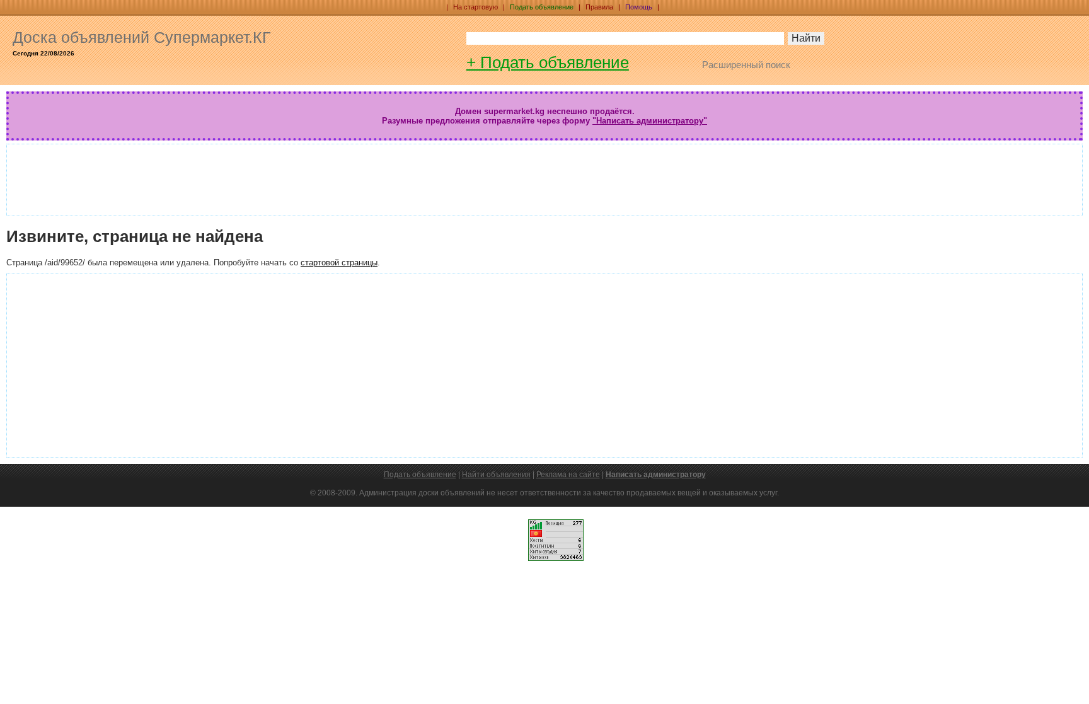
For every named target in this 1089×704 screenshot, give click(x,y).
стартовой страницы (339, 262)
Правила (599, 7)
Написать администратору (656, 474)
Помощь (638, 7)
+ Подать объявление (547, 62)
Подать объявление (541, 7)
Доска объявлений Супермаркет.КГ (142, 37)
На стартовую (475, 7)
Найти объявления (496, 474)
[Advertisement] (448, 179)
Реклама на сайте (568, 474)
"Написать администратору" (649, 120)
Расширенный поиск (746, 64)
